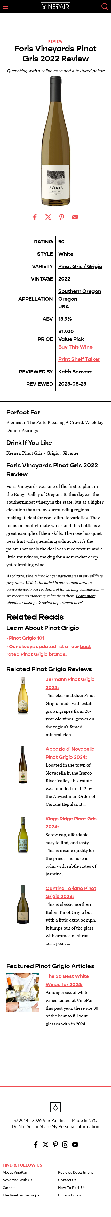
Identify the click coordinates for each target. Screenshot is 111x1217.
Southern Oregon (79, 291)
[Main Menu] (5, 7)
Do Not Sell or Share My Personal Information (55, 1127)
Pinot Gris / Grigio (80, 266)
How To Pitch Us (71, 1188)
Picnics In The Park (25, 422)
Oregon (67, 299)
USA (63, 306)
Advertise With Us (17, 1180)
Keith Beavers (75, 371)
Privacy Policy (69, 1195)
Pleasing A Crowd (65, 422)
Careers (9, 1188)
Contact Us (67, 1180)
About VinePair (15, 1173)
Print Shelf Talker (79, 359)
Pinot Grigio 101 (26, 638)
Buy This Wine (75, 347)
